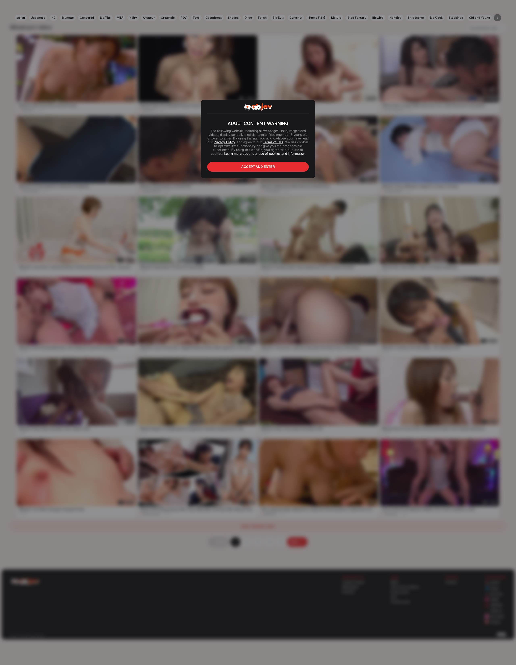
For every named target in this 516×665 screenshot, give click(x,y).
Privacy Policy (224, 142)
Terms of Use (273, 142)
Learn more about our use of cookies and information (264, 154)
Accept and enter (258, 166)
